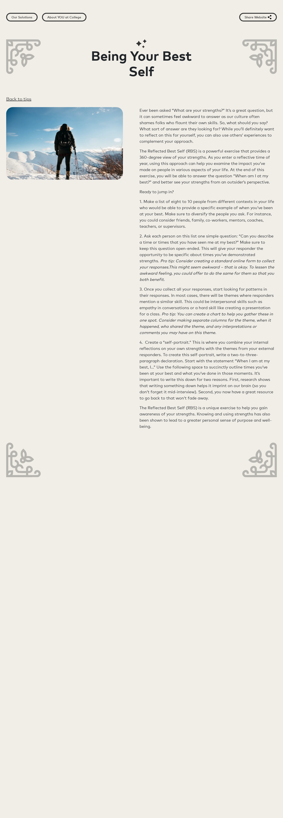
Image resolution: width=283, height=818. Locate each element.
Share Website (256, 17)
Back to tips (18, 99)
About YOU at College (64, 17)
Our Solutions (21, 17)
